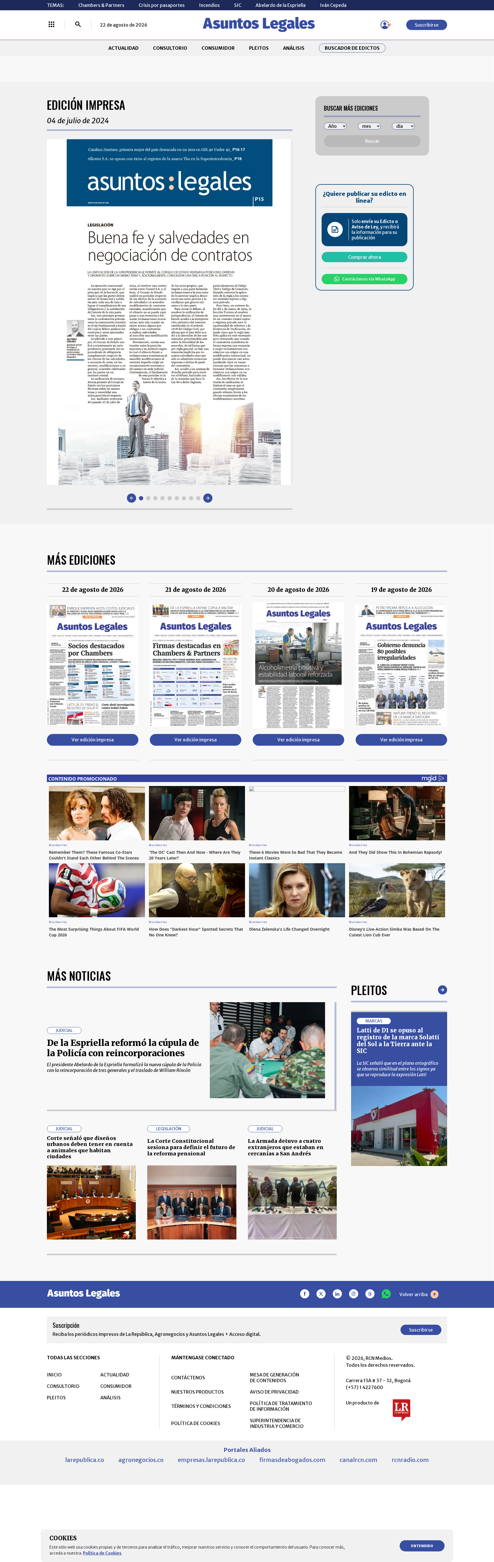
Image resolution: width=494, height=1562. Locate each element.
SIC (237, 5)
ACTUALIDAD (123, 48)
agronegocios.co (141, 1459)
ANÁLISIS (293, 48)
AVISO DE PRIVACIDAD (274, 1392)
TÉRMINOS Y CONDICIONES (201, 1406)
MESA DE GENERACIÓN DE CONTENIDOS (274, 1377)
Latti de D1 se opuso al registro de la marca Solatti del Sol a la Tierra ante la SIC (398, 1040)
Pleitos (369, 989)
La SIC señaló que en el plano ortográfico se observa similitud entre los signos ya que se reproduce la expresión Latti (397, 1068)
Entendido (422, 1546)
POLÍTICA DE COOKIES (195, 1423)
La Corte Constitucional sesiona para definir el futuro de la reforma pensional (191, 1147)
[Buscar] (78, 25)
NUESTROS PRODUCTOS (197, 1392)
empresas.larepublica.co (211, 1459)
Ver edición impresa (92, 740)
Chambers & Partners (101, 5)
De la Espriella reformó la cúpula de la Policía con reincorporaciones (123, 1047)
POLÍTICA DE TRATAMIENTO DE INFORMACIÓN (281, 1406)
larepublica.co (84, 1459)
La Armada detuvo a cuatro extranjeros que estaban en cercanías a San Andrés (286, 1147)
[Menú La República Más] (51, 25)
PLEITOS (259, 48)
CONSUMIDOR (218, 48)
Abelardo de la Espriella (281, 5)
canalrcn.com (358, 1459)
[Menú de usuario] (385, 24)
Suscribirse (427, 25)
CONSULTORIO (170, 48)
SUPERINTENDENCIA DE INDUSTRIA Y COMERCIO (277, 1423)
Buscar (372, 141)
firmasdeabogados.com (292, 1459)
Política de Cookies (102, 1553)
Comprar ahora (364, 257)
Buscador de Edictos (352, 48)
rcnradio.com (410, 1459)
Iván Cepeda (333, 5)
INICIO (54, 1375)
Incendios (209, 5)
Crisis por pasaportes (162, 5)
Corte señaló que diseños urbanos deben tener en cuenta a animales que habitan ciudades (90, 1147)
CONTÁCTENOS (188, 1377)
